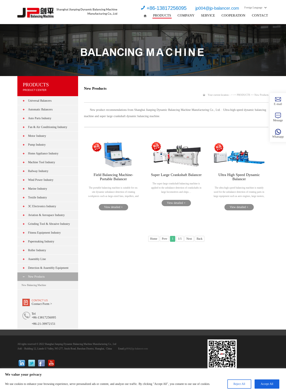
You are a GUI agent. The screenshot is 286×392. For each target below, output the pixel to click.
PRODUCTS (162, 15)
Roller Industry (37, 250)
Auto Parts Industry (39, 118)
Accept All (267, 384)
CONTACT (260, 15)
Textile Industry (37, 197)
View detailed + (113, 207)
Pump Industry (37, 144)
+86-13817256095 (167, 8)
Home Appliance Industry (43, 153)
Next (189, 238)
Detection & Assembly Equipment (48, 267)
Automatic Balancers (40, 109)
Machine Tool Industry (41, 162)
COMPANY (186, 15)
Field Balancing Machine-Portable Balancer (113, 177)
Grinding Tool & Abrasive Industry (49, 223)
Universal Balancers (40, 100)
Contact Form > (42, 303)
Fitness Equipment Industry (44, 232)
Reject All (239, 384)
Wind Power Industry (40, 179)
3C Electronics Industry (42, 206)
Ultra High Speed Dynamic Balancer (239, 177)
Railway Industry (38, 171)
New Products (36, 276)
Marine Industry (37, 188)
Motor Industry (37, 135)
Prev (164, 238)
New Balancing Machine (34, 285)
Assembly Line (37, 259)
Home (153, 238)
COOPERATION (233, 15)
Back (199, 238)
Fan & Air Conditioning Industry (47, 127)
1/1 (180, 238)
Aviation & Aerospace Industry (46, 215)
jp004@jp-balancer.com (217, 8)
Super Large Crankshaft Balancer (176, 175)
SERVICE (208, 15)
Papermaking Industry (41, 241)
